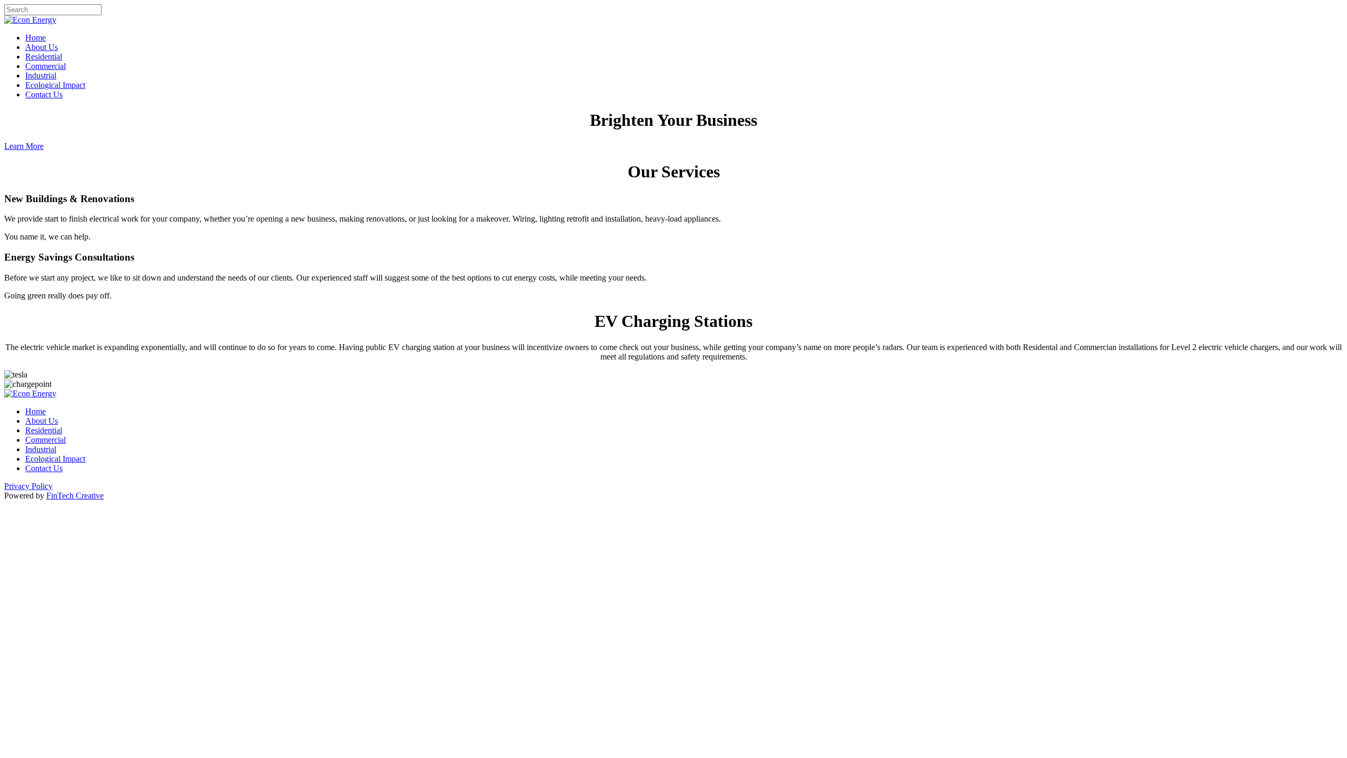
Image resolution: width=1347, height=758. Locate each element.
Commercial (45, 66)
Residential (43, 56)
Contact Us (44, 94)
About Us (41, 47)
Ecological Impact (55, 85)
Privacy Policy (28, 486)
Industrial (40, 75)
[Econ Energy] (30, 19)
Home (35, 37)
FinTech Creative (75, 495)
